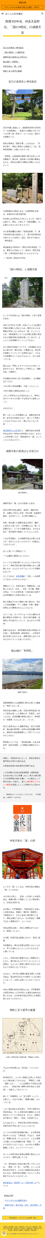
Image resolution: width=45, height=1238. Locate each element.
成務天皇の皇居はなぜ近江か (15, 57)
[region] (22, 5)
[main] (22, 27)
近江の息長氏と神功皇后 (13, 47)
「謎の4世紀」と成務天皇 (14, 52)
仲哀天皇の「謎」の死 (12, 66)
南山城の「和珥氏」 (11, 61)
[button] (2, 14)
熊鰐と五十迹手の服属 (12, 71)
